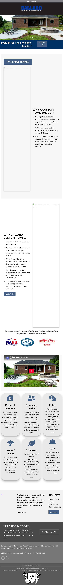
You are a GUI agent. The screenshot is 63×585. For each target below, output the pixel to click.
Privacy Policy (27, 565)
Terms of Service (52, 570)
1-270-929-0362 (39, 553)
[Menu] (2, 8)
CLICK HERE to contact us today (12, 553)
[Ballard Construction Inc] (31, 8)
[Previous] (3, 27)
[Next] (59, 27)
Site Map (37, 565)
